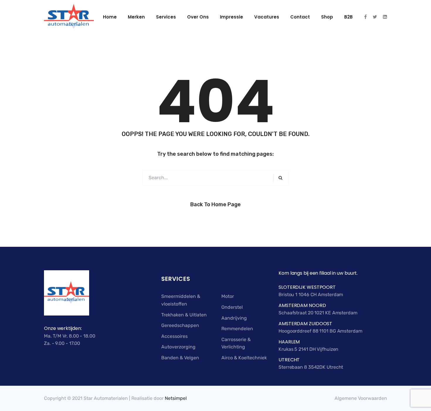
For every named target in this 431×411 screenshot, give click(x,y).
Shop (327, 17)
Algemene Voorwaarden (361, 398)
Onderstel (232, 307)
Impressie (231, 17)
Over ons (198, 17)
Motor (227, 296)
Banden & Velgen (180, 357)
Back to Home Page (215, 204)
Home (110, 17)
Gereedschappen (180, 325)
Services (166, 17)
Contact (300, 17)
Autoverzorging (178, 347)
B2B (348, 17)
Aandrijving (234, 318)
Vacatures (266, 17)
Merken (136, 17)
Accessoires (174, 336)
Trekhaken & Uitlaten (184, 315)
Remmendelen (237, 328)
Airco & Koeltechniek (244, 357)
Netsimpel (176, 398)
